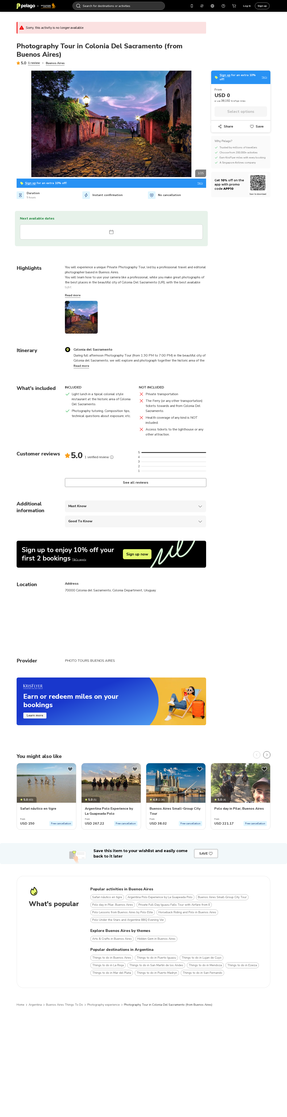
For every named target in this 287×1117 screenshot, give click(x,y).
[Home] (36, 6)
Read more (72, 295)
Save (260, 126)
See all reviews (135, 482)
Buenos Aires (55, 63)
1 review (34, 63)
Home (20, 1005)
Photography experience (103, 1005)
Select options (240, 111)
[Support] (223, 6)
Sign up (262, 6)
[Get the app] (192, 6)
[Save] (70, 769)
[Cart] (234, 6)
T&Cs (200, 183)
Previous (13, 124)
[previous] (256, 754)
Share (228, 126)
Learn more (35, 715)
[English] (212, 6)
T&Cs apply (79, 559)
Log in (247, 6)
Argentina (35, 1005)
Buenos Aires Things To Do (64, 1005)
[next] (266, 754)
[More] (112, 457)
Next (209, 124)
